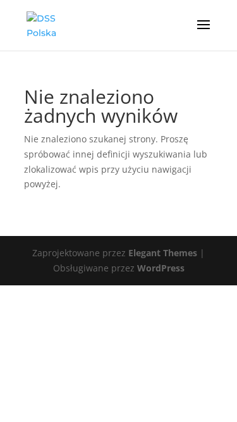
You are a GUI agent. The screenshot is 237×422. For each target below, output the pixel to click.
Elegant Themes (162, 253)
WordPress (161, 268)
